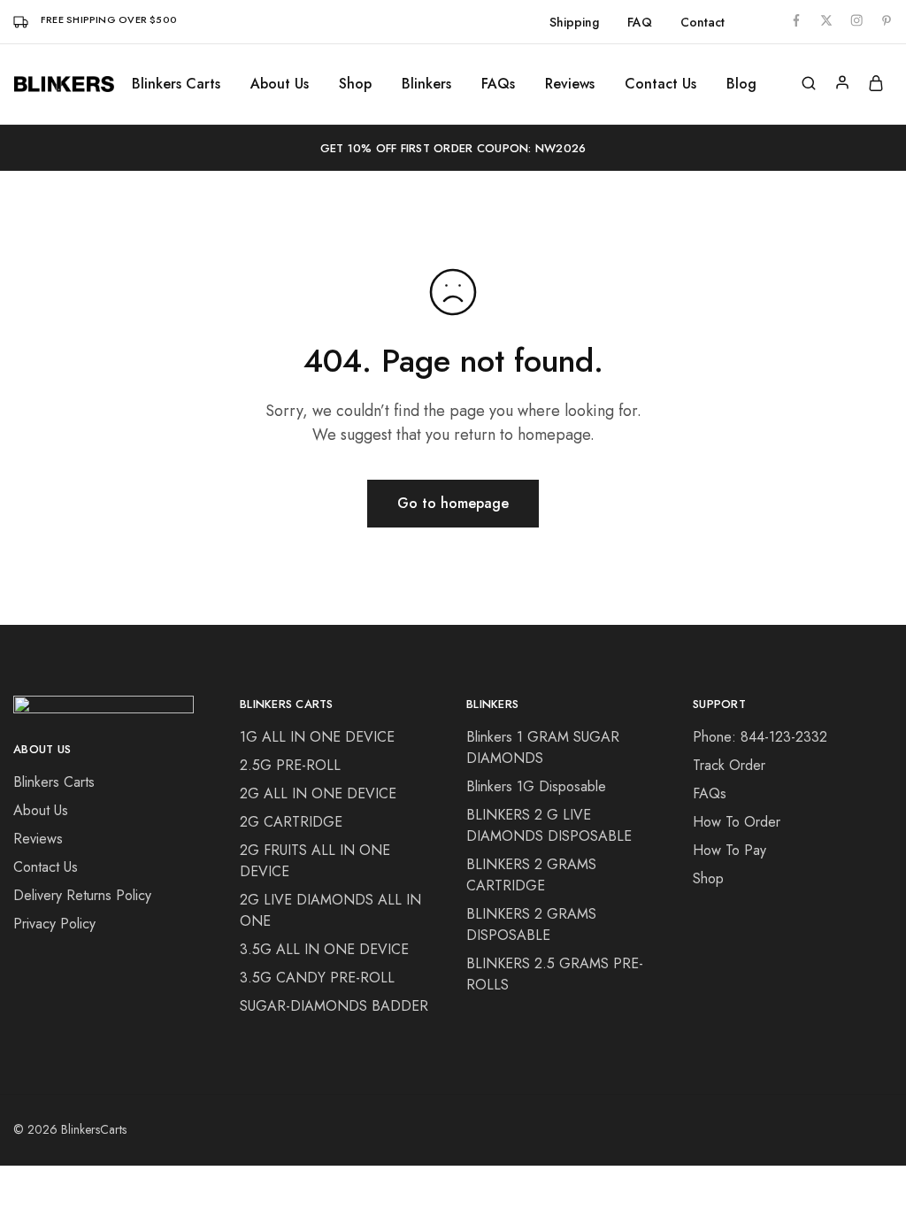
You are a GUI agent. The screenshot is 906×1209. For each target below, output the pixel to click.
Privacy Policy (54, 923)
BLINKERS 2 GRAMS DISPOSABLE (531, 924)
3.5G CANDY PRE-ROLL (317, 977)
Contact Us (660, 84)
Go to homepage (453, 503)
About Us (279, 84)
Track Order (729, 765)
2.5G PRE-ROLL (290, 765)
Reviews (570, 84)
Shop (708, 878)
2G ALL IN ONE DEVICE (318, 793)
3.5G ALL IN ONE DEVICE (324, 949)
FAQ (639, 22)
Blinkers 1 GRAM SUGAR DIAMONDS (542, 747)
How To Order (736, 822)
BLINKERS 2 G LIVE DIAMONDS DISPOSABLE (549, 825)
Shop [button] (355, 84)
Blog (741, 84)
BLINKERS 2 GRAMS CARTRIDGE (531, 875)
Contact (702, 22)
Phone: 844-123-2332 (760, 737)
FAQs (498, 84)
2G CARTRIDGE (291, 822)
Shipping (574, 22)
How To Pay (729, 850)
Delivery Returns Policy (82, 895)
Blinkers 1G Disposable (536, 786)
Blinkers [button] (426, 84)
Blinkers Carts (176, 84)
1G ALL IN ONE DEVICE (317, 737)
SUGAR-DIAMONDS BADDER (334, 1006)
